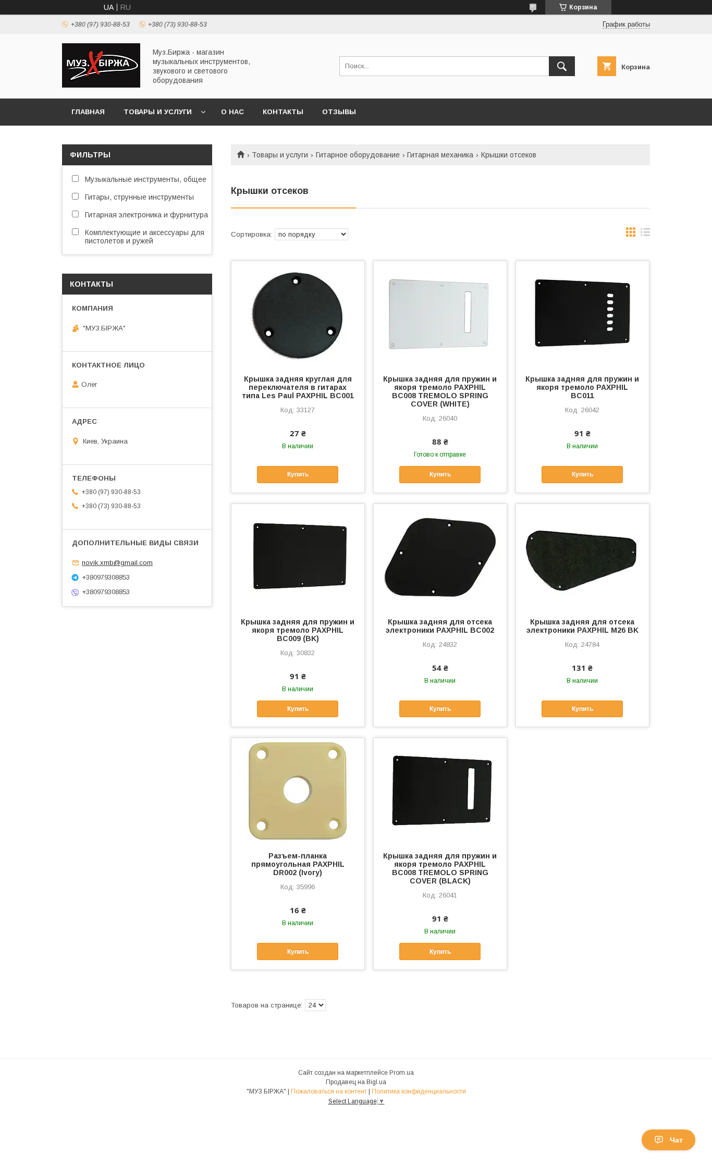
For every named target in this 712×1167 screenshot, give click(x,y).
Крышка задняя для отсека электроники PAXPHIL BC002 (440, 626)
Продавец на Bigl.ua (356, 1082)
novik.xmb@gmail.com (117, 563)
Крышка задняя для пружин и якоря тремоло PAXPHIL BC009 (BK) (297, 630)
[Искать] (562, 66)
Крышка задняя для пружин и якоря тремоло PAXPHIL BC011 (582, 387)
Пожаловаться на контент (329, 1091)
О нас (232, 112)
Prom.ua (401, 1072)
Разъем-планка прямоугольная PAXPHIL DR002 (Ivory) (298, 864)
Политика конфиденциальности (419, 1091)
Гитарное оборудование (358, 155)
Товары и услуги (158, 112)
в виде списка (645, 234)
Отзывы (339, 112)
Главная (88, 112)
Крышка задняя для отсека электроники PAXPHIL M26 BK (582, 626)
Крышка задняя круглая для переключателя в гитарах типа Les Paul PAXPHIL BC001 (298, 387)
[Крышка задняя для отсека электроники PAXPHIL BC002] (440, 556)
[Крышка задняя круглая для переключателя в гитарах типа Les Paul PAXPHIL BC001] (297, 313)
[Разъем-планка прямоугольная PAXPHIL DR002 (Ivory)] (297, 790)
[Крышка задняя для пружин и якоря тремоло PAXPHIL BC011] (582, 313)
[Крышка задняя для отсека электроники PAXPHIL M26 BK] (582, 556)
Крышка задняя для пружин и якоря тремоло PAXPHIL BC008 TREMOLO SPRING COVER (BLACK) (440, 868)
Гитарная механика (440, 155)
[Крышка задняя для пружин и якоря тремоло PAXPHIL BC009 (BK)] (297, 556)
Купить (298, 474)
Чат (676, 1140)
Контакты (283, 112)
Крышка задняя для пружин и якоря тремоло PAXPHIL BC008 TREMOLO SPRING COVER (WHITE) (440, 391)
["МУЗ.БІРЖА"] (101, 85)
